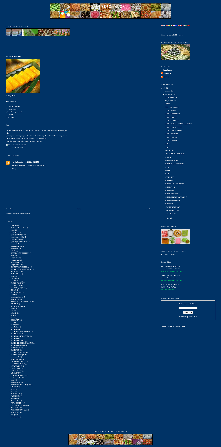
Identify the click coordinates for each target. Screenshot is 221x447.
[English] (162, 25)
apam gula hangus (17, 234)
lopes (12, 380)
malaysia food (15, 382)
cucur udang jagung (18, 287)
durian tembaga (16, 292)
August (168, 91)
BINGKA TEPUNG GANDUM (21, 269)
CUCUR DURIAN (171, 117)
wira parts (167, 73)
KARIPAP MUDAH (17, 306)
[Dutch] (174, 25)
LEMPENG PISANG (18, 364)
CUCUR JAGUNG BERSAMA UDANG (178, 124)
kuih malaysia (15, 347)
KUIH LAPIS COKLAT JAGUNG (22, 343)
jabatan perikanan (17, 297)
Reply (14, 168)
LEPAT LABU (15, 368)
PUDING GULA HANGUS (20, 405)
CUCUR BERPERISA (172, 114)
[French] (164, 25)
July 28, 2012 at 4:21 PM (30, 162)
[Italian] (171, 25)
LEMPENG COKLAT (18, 361)
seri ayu (13, 414)
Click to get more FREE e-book (172, 35)
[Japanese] (181, 25)
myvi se (166, 76)
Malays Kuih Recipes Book (170, 266)
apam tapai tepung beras (19, 241)
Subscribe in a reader (168, 254)
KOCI (13, 317)
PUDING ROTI (16, 407)
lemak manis (15, 357)
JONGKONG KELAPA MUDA (21, 301)
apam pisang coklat (17, 237)
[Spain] (169, 25)
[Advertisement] (110, 22)
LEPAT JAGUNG (16, 366)
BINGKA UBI (15, 271)
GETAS (13, 294)
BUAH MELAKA (171, 97)
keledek (13, 313)
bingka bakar (15, 257)
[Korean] (184, 25)
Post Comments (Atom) (23, 213)
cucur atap (14, 278)
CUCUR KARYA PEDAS (173, 127)
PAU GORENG (16, 394)
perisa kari (14, 398)
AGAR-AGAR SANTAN (19, 228)
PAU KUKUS (15, 396)
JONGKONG (15, 299)
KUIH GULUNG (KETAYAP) (20, 331)
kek (12, 311)
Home (79, 209)
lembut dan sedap (17, 359)
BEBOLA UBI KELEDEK (20, 253)
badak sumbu (15, 248)
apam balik (14, 232)
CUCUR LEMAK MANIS (174, 130)
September (169, 94)
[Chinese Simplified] (188, 25)
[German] (167, 25)
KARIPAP (14, 304)
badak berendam (16, 246)
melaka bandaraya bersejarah (21, 384)
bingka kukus (15, 264)
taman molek (15, 417)
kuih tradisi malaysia (18, 352)
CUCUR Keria (16, 281)
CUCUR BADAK (170, 110)
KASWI (13, 308)
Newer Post (9, 209)
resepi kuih (110, 7)
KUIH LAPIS (15, 338)
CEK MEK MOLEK (172, 107)
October (168, 218)
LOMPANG (15, 373)
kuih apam (14, 324)
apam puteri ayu (16, 239)
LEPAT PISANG (16, 370)
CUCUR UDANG (17, 285)
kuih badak (15, 327)
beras (12, 255)
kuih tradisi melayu (17, 354)
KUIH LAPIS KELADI (18, 345)
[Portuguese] (179, 25)
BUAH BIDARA (16, 274)
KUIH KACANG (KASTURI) (174, 164)
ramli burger (15, 412)
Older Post (148, 209)
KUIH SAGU (15, 350)
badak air (14, 244)
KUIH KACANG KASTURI (20, 336)
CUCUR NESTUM (171, 134)
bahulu (13, 251)
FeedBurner (193, 316)
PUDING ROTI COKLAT (19, 410)
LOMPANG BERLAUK (19, 375)
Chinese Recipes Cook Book (171, 275)
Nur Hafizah (16, 162)
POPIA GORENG (17, 403)
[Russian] (176, 25)
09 (164, 88)
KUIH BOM (15, 329)
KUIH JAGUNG (13, 56)
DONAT (13, 290)
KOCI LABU (15, 320)
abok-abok (14, 225)
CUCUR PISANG (17, 283)
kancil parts (167, 70)
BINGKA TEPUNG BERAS (20, 267)
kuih (12, 322)
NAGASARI (15, 387)
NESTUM (14, 389)
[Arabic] (186, 25)
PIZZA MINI (15, 400)
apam (12, 230)
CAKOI (167, 104)
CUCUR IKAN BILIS (172, 120)
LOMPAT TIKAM (17, 377)
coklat (13, 276)
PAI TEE (14, 391)
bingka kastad (15, 262)
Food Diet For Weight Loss (170, 284)
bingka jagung (16, 260)
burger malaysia (170, 100)
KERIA (13, 315)
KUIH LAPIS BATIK (18, 341)
